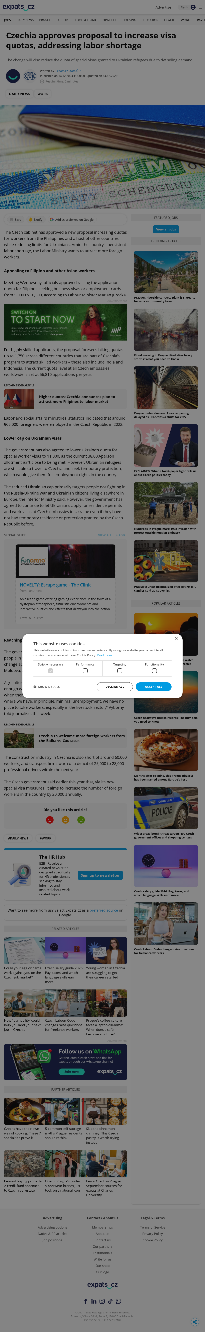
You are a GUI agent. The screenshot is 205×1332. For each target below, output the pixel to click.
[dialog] (102, 666)
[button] (46, 686)
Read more (104, 655)
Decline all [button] (115, 686)
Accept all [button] (153, 686)
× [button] (176, 638)
